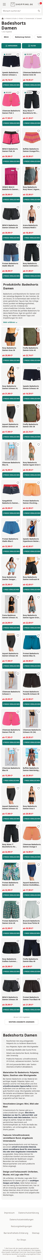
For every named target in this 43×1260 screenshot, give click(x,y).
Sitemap (35, 1233)
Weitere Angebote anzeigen (21, 1022)
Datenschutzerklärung (28, 1212)
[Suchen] (39, 10)
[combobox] (21, 10)
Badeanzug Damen (22, 37)
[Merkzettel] (39, 4)
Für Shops (21, 1239)
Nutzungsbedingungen (21, 1226)
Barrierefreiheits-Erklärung (16, 1233)
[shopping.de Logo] (22, 4)
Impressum (9, 1212)
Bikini (6, 37)
